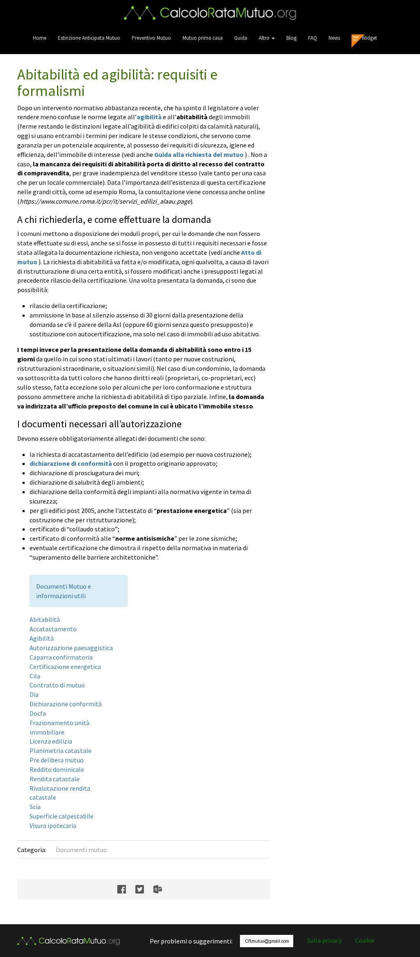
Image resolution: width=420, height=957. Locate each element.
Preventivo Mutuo (151, 37)
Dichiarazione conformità (66, 704)
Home (39, 37)
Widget (369, 37)
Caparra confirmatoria (61, 657)
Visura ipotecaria (53, 825)
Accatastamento (53, 629)
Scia (35, 807)
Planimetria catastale (60, 750)
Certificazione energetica (65, 666)
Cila (35, 676)
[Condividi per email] (161, 889)
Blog (291, 37)
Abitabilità (45, 619)
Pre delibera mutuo (57, 760)
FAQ (312, 37)
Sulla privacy (324, 940)
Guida (240, 37)
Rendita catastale (55, 779)
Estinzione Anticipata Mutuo (89, 37)
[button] (267, 37)
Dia (34, 694)
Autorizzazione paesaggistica (71, 648)
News (334, 37)
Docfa (38, 713)
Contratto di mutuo (57, 685)
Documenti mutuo (81, 850)
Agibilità (42, 638)
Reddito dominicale (57, 769)
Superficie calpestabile (62, 816)
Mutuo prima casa (203, 37)
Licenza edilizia (51, 741)
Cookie (364, 940)
